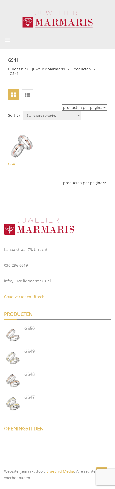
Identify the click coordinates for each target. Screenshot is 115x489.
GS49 (29, 351)
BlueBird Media (60, 471)
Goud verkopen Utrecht (25, 296)
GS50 (29, 328)
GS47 (29, 397)
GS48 (29, 374)
